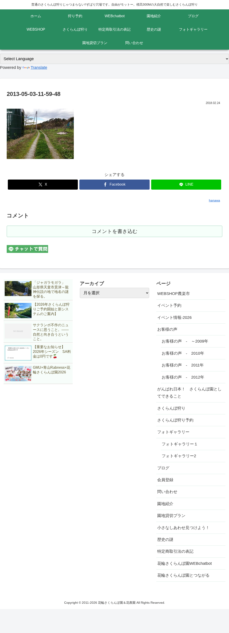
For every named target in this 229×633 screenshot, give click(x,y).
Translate (39, 67)
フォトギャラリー (173, 432)
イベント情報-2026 (174, 317)
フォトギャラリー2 (179, 456)
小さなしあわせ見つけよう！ (183, 527)
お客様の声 (167, 329)
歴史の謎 (165, 539)
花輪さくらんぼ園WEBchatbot (184, 563)
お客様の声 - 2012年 (183, 377)
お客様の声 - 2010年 (183, 353)
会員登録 (165, 480)
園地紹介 (165, 504)
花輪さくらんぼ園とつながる (183, 575)
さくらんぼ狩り (171, 408)
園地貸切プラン (171, 515)
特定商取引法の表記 (175, 551)
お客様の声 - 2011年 (183, 365)
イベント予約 (169, 305)
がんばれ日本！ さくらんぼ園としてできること (189, 392)
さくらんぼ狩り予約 (175, 420)
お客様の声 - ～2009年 (185, 341)
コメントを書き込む (115, 231)
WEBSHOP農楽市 (173, 293)
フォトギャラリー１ (180, 444)
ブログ (163, 468)
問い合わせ (167, 491)
